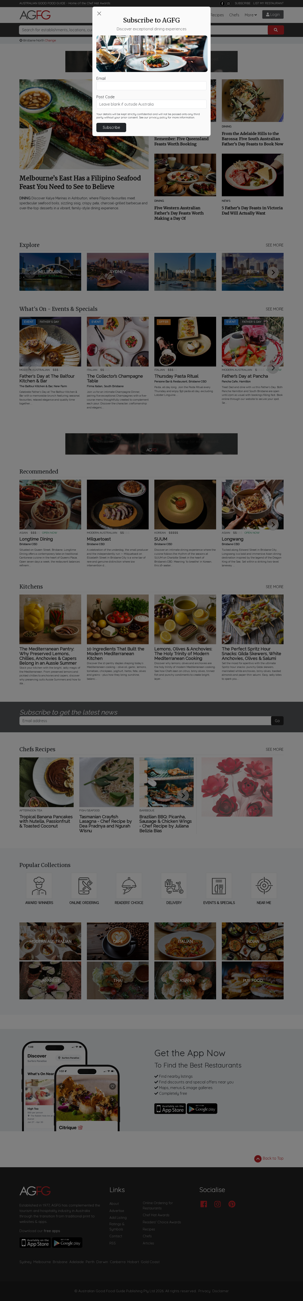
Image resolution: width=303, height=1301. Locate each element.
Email (101, 78)
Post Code (105, 96)
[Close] (99, 13)
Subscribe (111, 127)
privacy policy (158, 117)
